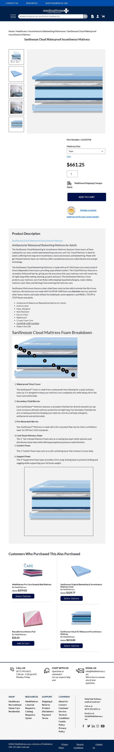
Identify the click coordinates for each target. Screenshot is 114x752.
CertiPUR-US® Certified (28, 323)
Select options (23, 596)
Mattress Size (73, 146)
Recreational (15, 704)
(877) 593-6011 (91, 709)
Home (11, 31)
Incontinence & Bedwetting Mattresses (47, 31)
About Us (63, 701)
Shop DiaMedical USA (57, 3)
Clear (69, 156)
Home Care (14, 708)
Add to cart (87, 197)
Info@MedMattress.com (94, 717)
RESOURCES (31, 696)
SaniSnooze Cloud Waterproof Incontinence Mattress (37, 240)
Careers (63, 704)
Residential (14, 711)
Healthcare (21, 31)
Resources (31, 3)
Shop (12, 696)
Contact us (12, 3)
